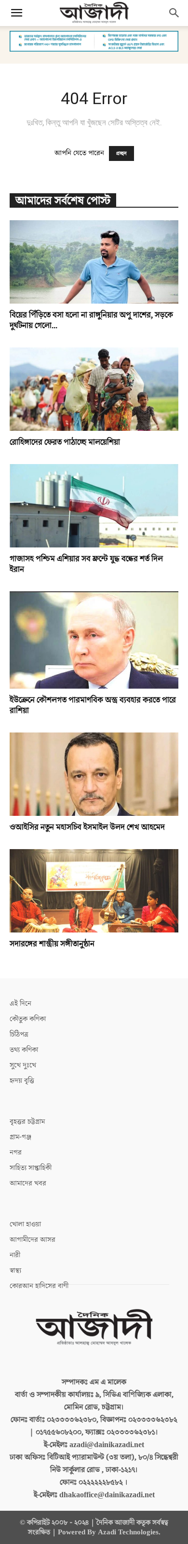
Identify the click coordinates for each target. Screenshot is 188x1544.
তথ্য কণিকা (24, 1050)
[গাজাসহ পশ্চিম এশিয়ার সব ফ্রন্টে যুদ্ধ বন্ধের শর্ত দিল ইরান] (94, 505)
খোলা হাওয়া (25, 1224)
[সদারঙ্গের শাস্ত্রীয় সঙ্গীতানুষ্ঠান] (94, 890)
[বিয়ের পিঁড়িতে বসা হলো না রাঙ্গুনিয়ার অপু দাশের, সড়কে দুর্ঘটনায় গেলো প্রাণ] (94, 262)
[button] (16, 13)
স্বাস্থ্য (15, 1270)
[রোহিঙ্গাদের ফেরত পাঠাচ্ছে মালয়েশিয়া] (94, 389)
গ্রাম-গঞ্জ (20, 1137)
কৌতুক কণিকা (28, 1019)
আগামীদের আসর (32, 1240)
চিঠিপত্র (19, 1034)
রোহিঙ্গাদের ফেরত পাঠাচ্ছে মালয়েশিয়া (65, 442)
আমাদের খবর (28, 1183)
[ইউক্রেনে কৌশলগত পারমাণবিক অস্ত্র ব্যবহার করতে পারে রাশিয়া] (94, 640)
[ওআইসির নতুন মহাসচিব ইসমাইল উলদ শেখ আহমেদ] (94, 774)
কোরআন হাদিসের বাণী (39, 1286)
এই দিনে (20, 1003)
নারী (15, 1255)
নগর (16, 1152)
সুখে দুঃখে (23, 1065)
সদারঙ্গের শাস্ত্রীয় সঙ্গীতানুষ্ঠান (52, 944)
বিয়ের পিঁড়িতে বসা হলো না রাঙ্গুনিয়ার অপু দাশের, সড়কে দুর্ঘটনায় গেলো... (91, 320)
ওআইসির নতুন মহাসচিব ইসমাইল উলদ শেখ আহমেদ (87, 827)
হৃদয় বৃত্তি (22, 1081)
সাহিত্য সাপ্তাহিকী (31, 1168)
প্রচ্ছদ (121, 153)
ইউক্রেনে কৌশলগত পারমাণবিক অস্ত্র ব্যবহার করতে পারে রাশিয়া (93, 705)
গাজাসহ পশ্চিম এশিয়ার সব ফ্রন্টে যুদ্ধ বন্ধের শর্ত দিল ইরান (86, 564)
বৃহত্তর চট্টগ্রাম (27, 1122)
